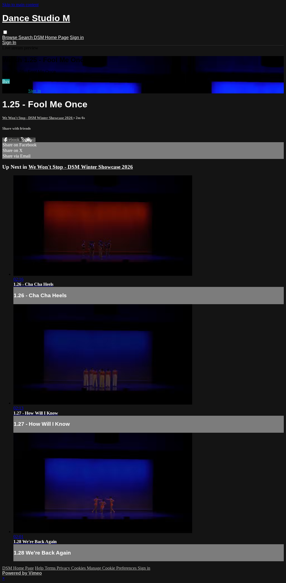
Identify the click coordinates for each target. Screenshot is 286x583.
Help (40, 568)
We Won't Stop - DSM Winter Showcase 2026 (37, 118)
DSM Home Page (51, 37)
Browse (10, 37)
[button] (5, 32)
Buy (6, 81)
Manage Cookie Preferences (112, 568)
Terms (51, 568)
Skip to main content (20, 4)
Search (26, 37)
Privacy (64, 568)
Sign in (77, 37)
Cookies (79, 568)
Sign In (9, 42)
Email (30, 139)
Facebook (11, 139)
